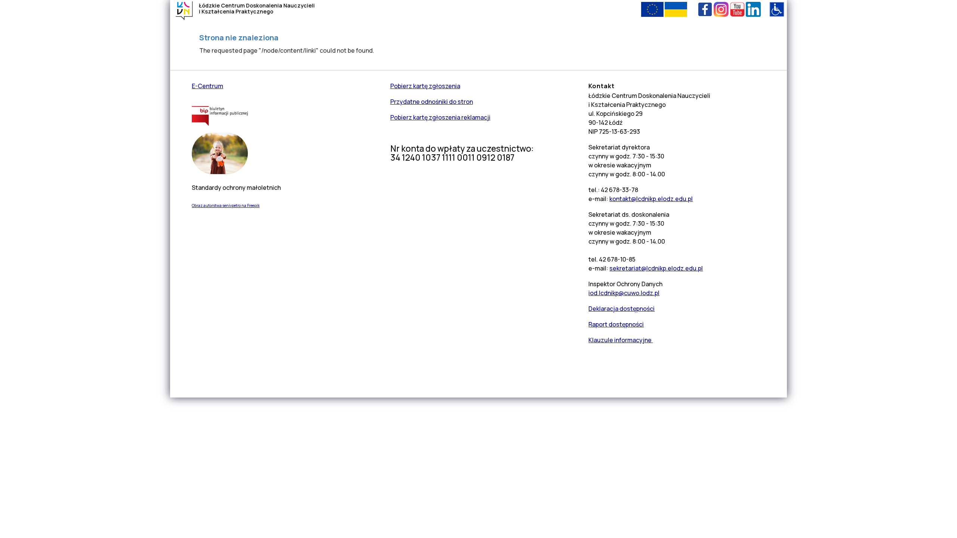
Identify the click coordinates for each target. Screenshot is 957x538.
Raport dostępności (616, 324)
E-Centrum (207, 86)
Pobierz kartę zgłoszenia (425, 86)
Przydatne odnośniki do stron (431, 102)
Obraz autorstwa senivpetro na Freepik (225, 205)
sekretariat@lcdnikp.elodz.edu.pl (656, 268)
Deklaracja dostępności (621, 308)
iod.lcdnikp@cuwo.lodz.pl (623, 293)
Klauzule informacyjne (620, 340)
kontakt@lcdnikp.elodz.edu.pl (651, 199)
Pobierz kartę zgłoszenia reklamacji (440, 117)
